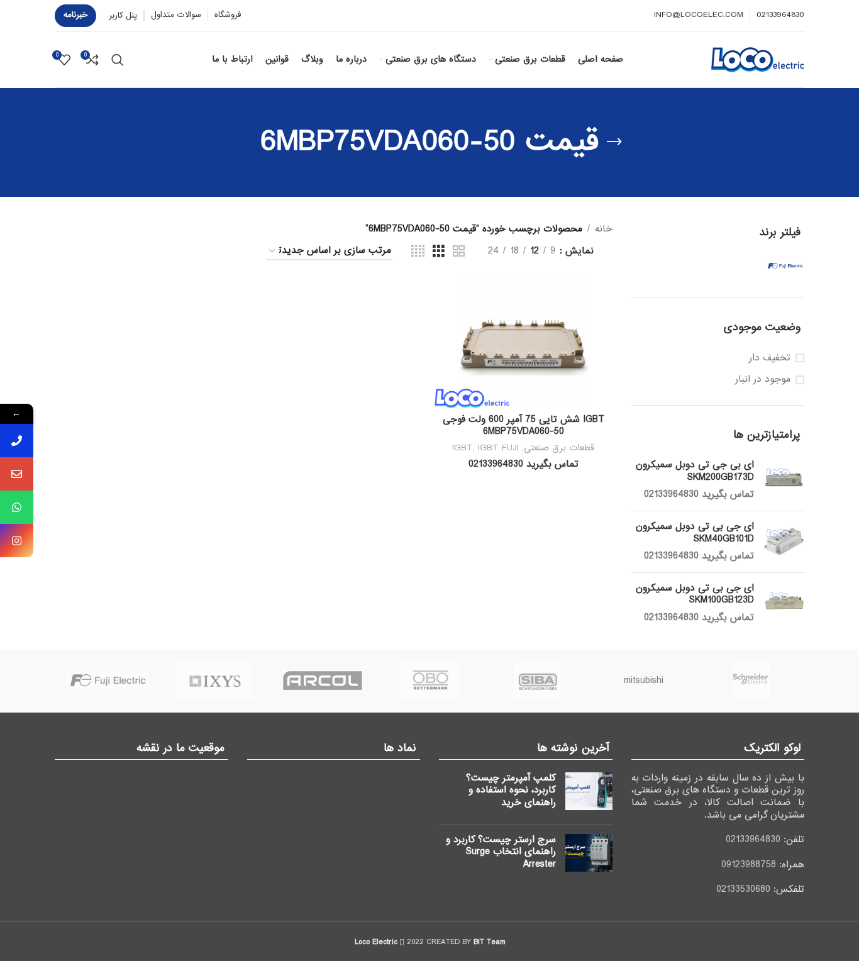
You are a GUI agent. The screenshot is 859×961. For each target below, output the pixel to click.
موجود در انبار (762, 380)
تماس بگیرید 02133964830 (699, 494)
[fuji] (108, 681)
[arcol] (322, 681)
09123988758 (748, 864)
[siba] (536, 681)
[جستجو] (117, 59)
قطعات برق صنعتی (559, 448)
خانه (603, 229)
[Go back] (614, 142)
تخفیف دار (769, 358)
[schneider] (750, 681)
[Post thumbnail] (588, 793)
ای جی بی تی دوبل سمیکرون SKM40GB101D (695, 533)
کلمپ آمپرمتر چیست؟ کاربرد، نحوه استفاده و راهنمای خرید (511, 790)
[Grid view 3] (439, 251)
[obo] (429, 681)
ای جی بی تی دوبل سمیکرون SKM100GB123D (695, 594)
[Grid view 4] (417, 251)
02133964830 (753, 839)
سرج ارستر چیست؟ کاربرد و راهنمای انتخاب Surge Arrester (501, 852)
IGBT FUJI (498, 448)
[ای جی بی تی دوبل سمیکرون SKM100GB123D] (783, 603)
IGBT (462, 448)
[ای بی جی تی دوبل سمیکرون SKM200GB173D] (783, 480)
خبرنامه (75, 15)
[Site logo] (757, 59)
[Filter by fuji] (763, 266)
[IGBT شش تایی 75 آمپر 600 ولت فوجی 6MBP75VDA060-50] (523, 343)
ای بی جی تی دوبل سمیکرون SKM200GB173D (695, 471)
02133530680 (743, 889)
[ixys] (215, 681)
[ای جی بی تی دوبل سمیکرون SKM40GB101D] (783, 542)
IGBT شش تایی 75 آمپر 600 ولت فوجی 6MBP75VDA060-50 (523, 426)
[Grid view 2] (459, 251)
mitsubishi (643, 680)
